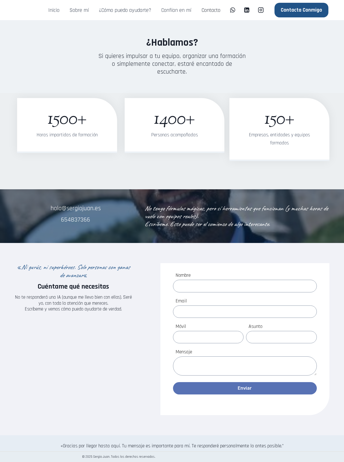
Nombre (183, 275)
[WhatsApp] (232, 10)
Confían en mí (176, 10)
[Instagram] (261, 10)
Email (181, 301)
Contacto (210, 10)
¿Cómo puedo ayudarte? (125, 10)
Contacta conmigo (301, 10)
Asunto (255, 326)
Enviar (245, 388)
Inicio (53, 10)
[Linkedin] (247, 10)
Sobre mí (79, 10)
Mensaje (184, 352)
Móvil (181, 326)
